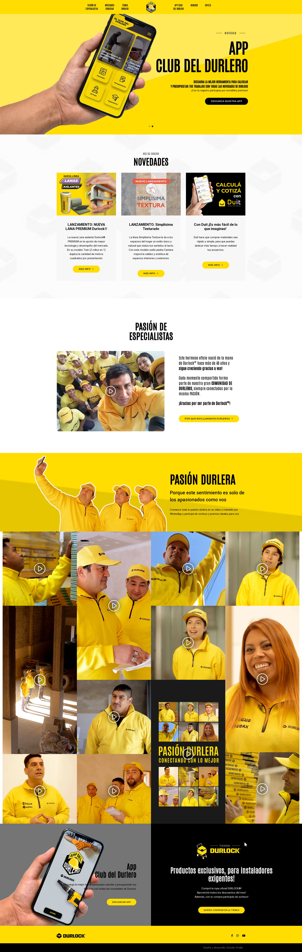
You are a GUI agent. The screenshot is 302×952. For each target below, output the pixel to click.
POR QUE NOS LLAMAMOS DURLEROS (207, 418)
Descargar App (121, 902)
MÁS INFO (85, 269)
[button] (149, 126)
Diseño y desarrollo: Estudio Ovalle (223, 947)
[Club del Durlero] (151, 7)
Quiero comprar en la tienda (221, 910)
